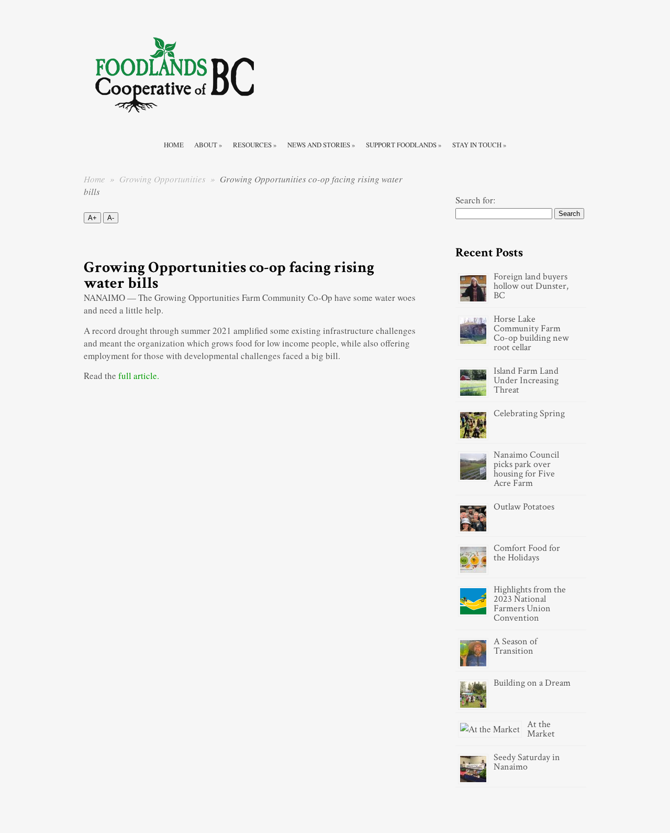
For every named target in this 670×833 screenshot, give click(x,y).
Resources (255, 144)
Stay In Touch (479, 144)
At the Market (541, 729)
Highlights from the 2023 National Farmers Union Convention (530, 603)
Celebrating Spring (529, 413)
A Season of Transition (515, 646)
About (208, 144)
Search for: (475, 200)
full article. (138, 376)
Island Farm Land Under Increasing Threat (526, 380)
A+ (92, 218)
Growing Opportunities (163, 179)
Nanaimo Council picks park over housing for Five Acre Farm (526, 469)
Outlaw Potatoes (524, 507)
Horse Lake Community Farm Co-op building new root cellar (531, 333)
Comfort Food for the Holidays (527, 553)
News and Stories (321, 144)
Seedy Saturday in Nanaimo (527, 762)
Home (174, 144)
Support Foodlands (404, 144)
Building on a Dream (532, 683)
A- (110, 218)
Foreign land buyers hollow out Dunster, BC (531, 286)
